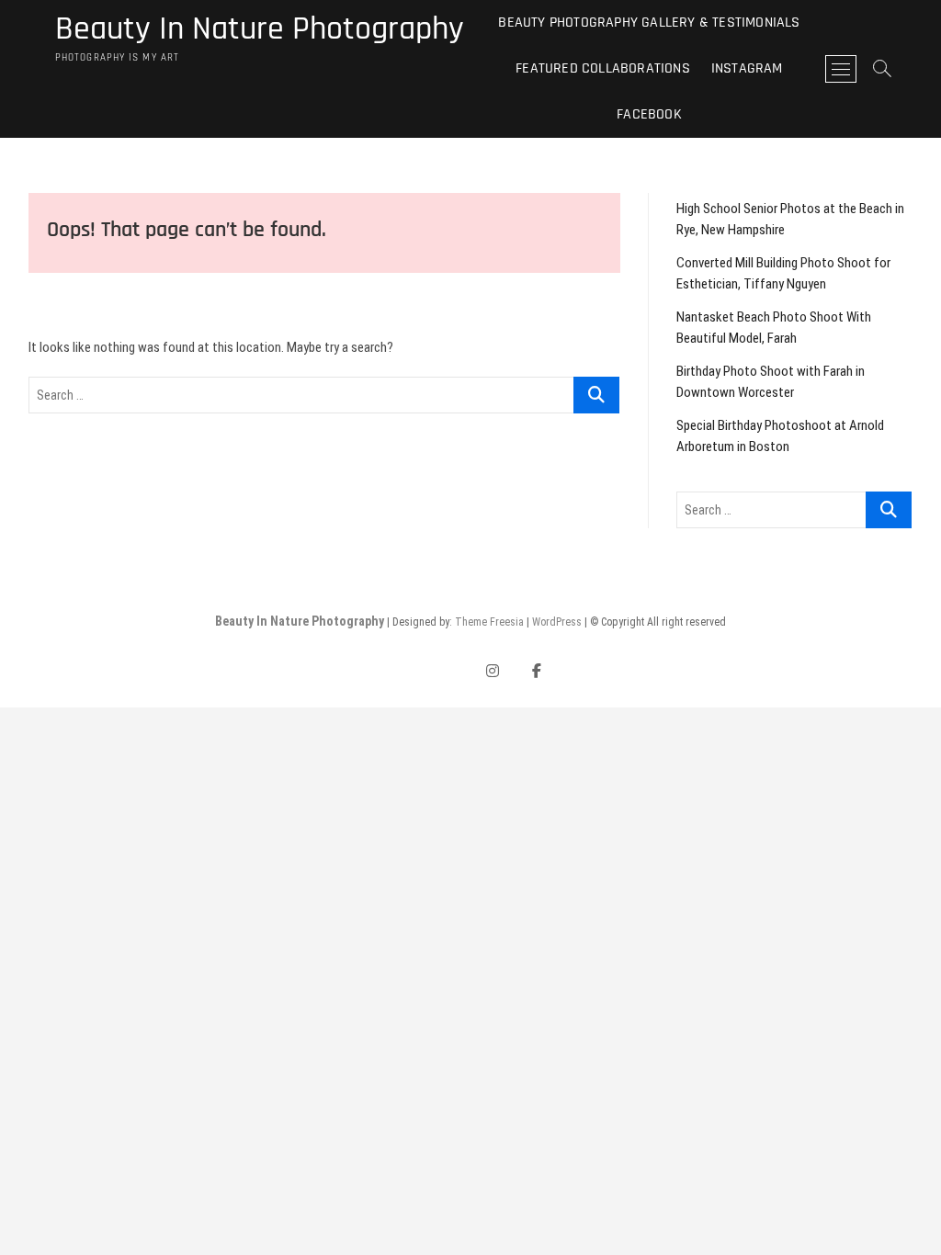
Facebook (649, 114)
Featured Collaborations (603, 68)
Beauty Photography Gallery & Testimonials (648, 22)
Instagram (747, 68)
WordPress (557, 622)
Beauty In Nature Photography (259, 29)
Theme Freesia (489, 622)
